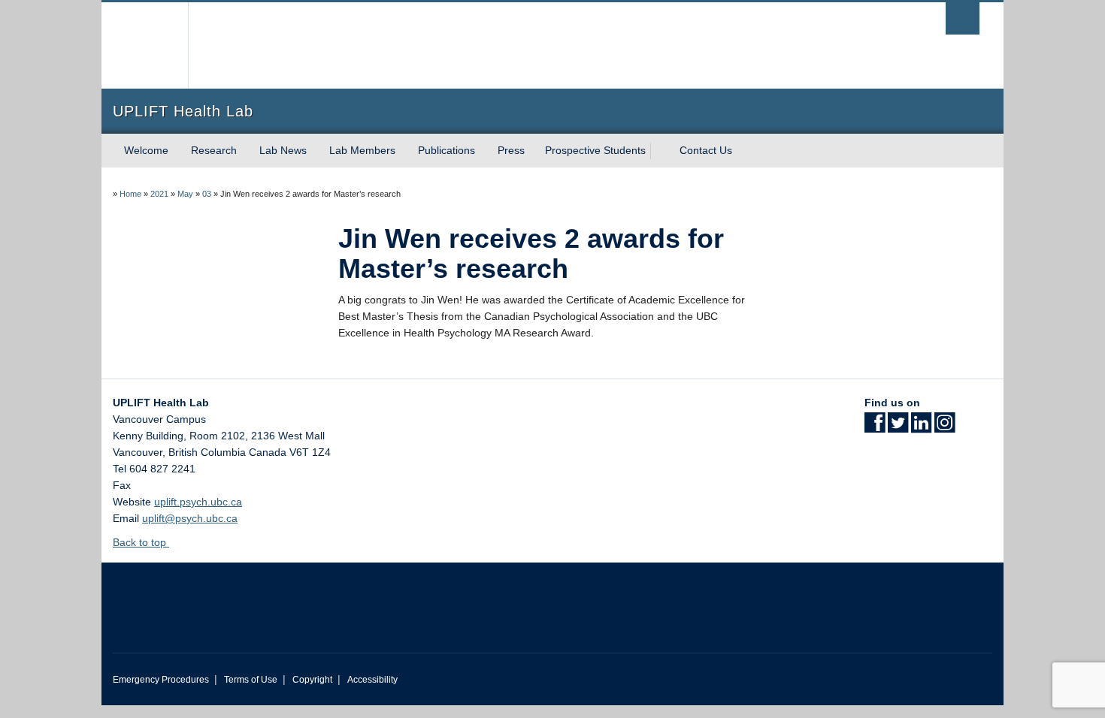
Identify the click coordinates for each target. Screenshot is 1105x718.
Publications (446, 150)
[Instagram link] (944, 427)
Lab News (283, 150)
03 (206, 193)
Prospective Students (595, 150)
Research (214, 150)
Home (130, 193)
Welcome (146, 150)
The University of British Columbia (144, 45)
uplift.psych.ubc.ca (198, 502)
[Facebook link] (874, 427)
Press (511, 150)
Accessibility (372, 679)
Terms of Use (250, 679)
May (185, 193)
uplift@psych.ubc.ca (190, 518)
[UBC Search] (962, 18)
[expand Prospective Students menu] (659, 151)
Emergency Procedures (161, 679)
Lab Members (362, 150)
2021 (159, 193)
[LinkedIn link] (921, 427)
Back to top (141, 542)
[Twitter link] (898, 427)
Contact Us (706, 150)
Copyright (312, 679)
